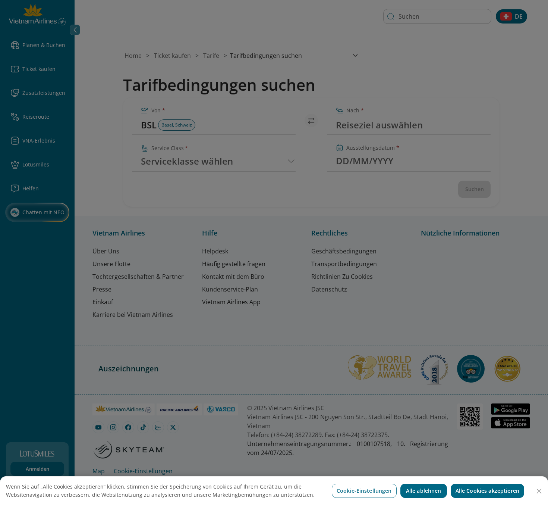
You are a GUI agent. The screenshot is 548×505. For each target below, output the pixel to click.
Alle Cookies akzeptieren (487, 490)
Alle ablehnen (423, 490)
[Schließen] (539, 491)
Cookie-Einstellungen (364, 490)
